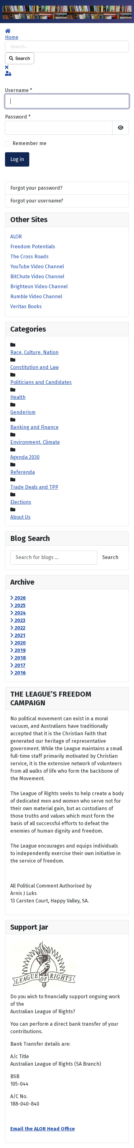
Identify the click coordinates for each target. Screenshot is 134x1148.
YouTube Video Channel (37, 267)
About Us (20, 517)
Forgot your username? (36, 201)
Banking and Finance (34, 427)
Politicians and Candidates (41, 382)
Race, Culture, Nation (34, 352)
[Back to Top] (123, 1136)
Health (18, 397)
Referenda (22, 472)
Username (18, 90)
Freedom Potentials (32, 247)
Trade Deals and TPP (34, 487)
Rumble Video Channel (36, 296)
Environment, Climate (35, 442)
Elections (20, 502)
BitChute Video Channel (37, 277)
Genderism (23, 412)
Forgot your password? (36, 188)
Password (18, 117)
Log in (17, 159)
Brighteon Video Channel (39, 286)
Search (21, 58)
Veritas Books (26, 306)
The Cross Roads (29, 257)
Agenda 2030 (25, 457)
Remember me (29, 143)
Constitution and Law (34, 367)
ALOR (16, 237)
